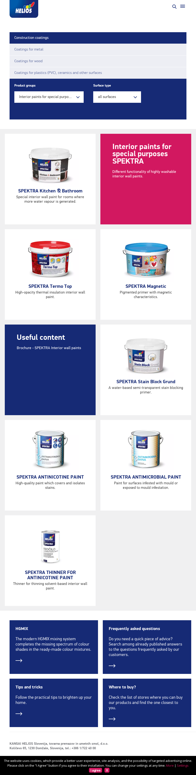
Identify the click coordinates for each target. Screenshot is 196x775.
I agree (96, 770)
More (170, 765)
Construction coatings (31, 38)
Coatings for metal (28, 50)
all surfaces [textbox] (107, 97)
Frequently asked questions (134, 629)
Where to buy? (122, 687)
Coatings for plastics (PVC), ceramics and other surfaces (58, 73)
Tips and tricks (29, 687)
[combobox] (49, 97)
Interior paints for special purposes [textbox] (46, 97)
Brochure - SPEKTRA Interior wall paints (49, 348)
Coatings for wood (28, 61)
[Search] (174, 6)
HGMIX (22, 629)
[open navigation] (182, 6)
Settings (183, 765)
